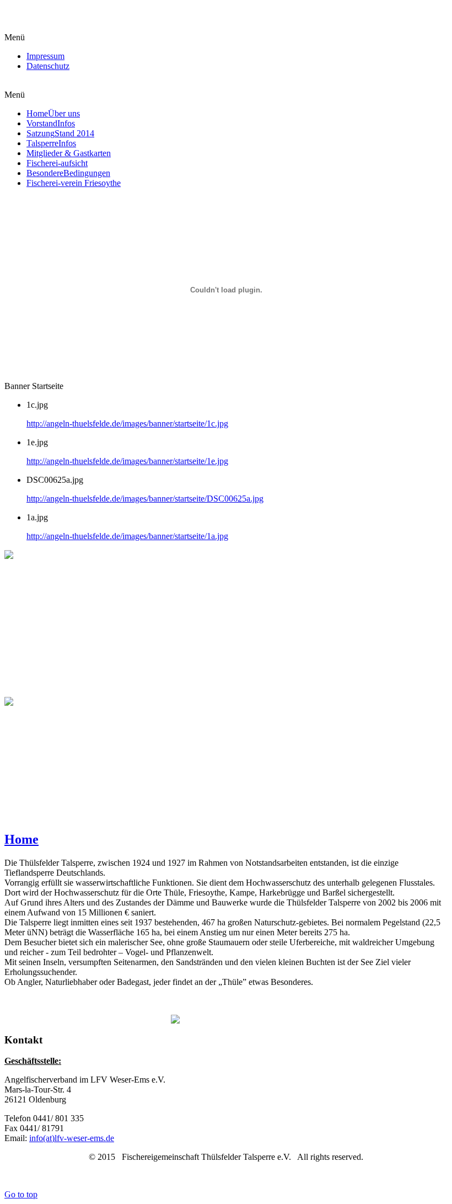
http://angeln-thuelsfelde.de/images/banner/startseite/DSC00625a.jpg (144, 498)
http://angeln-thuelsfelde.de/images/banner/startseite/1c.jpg (127, 423)
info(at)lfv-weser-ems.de (71, 1138)
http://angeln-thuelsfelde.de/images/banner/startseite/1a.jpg (127, 536)
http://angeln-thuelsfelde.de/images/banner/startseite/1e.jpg (127, 461)
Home (21, 839)
